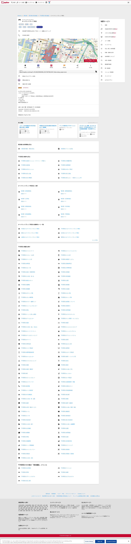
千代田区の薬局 (64, 339)
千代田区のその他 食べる (27, 276)
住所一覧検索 (38, 518)
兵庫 (46, 508)
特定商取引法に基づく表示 (48, 496)
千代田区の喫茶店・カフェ (67, 259)
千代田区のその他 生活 (27, 458)
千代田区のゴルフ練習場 (27, 297)
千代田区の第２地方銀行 (67, 419)
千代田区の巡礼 (25, 310)
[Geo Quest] (49, 2)
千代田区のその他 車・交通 (28, 398)
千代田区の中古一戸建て (67, 169)
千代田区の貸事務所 (66, 165)
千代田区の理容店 (25, 453)
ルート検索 (24, 517)
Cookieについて (81, 493)
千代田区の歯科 (25, 403)
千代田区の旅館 (64, 472)
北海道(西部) (28, 505)
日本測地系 (37, 107)
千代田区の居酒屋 (65, 272)
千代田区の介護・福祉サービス (28, 407)
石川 (45, 506)
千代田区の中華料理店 (66, 267)
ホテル (31, 24)
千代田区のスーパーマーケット (28, 331)
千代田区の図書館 (25, 432)
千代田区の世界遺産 (66, 310)
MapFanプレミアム (54, 514)
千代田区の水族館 (65, 289)
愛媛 (45, 509)
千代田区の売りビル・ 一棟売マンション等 (71, 177)
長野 (24, 508)
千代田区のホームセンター (27, 356)
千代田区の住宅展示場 (66, 441)
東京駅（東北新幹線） (26, 191)
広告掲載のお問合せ (95, 496)
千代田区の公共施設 (26, 428)
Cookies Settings (89, 541)
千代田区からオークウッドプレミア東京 (70, 228)
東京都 (25, 15)
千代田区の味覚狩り (66, 305)
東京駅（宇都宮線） (66, 214)
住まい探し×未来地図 (39, 517)
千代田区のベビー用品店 (27, 348)
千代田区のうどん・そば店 (27, 255)
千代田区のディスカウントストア (29, 335)
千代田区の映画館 (65, 284)
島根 (29, 509)
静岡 (29, 508)
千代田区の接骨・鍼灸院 (67, 403)
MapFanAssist (55, 516)
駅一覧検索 (22, 520)
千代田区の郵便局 (65, 411)
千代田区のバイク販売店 (27, 390)
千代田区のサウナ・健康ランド (28, 301)
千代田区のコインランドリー (28, 449)
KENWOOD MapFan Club (88, 517)
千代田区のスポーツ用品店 (67, 352)
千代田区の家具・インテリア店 (68, 356)
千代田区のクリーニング (67, 445)
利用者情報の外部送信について (63, 496)
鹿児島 (38, 510)
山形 (44, 505)
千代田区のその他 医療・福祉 (68, 407)
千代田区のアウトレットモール (68, 335)
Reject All (100, 541)
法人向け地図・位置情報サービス (89, 505)
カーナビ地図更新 (61, 508)
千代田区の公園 (64, 280)
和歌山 (22, 509)
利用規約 (53, 493)
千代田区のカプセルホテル (67, 476)
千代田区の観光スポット (27, 280)
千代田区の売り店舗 (66, 173)
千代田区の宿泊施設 (44, 15)
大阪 (40, 508)
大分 (32, 510)
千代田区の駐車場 (25, 386)
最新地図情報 (53, 505)
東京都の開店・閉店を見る (27, 148)
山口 (37, 509)
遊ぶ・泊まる (21, 24)
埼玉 (28, 506)
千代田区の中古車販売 (26, 394)
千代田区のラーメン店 (26, 259)
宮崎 (35, 510)
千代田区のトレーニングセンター (29, 305)
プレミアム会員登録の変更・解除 (81, 496)
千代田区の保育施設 (66, 432)
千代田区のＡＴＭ (25, 415)
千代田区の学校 (25, 436)
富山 (42, 506)
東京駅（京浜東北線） (66, 198)
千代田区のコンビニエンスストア (69, 327)
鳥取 (26, 509)
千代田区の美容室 (65, 449)
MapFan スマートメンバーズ (88, 516)
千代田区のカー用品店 (66, 377)
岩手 (36, 505)
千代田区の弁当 (64, 360)
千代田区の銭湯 (64, 322)
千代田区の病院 (64, 398)
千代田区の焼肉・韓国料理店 (28, 272)
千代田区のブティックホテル (28, 476)
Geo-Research (105, 508)
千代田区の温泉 (25, 322)
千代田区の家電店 (65, 348)
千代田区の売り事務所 (26, 177)
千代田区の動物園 (25, 289)
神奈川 (36, 506)
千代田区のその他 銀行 (27, 424)
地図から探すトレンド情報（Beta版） (66, 505)
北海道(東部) (21, 505)
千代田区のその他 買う (67, 369)
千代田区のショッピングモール (68, 331)
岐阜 (27, 508)
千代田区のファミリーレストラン (69, 250)
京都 (43, 508)
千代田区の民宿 (25, 472)
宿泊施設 (26, 24)
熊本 (29, 510)
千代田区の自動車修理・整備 (68, 381)
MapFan (20, 15)
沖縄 (41, 510)
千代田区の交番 (64, 428)
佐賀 (24, 510)
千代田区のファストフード (27, 250)
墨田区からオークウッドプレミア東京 (70, 237)
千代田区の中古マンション (27, 169)
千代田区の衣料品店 (26, 343)
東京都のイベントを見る (67, 148)
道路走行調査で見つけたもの (66, 506)
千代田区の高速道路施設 (67, 390)
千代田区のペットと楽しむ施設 (28, 314)
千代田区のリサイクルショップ (28, 360)
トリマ (67, 516)
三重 (35, 508)
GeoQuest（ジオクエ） (55, 517)
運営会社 (48, 493)
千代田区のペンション (66, 468)
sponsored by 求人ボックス (93, 122)
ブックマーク (38, 520)
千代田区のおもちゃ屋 (66, 343)
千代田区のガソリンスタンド (28, 377)
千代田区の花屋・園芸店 (27, 369)
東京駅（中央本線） (66, 206)
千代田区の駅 (24, 373)
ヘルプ (58, 493)
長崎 (27, 510)
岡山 (31, 509)
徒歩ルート (24, 193)
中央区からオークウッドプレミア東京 (30, 228)
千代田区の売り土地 (26, 173)
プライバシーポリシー (71, 493)
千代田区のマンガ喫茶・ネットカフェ (70, 318)
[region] (58, 51)
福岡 (21, 510)
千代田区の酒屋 (25, 365)
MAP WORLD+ (92, 508)
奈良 (19, 509)
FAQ (63, 493)
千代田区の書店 (64, 365)
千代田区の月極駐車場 (66, 160)
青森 (33, 505)
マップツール (30, 517)
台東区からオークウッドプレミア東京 (30, 237)
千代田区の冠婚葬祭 (26, 441)
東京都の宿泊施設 (33, 15)
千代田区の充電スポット (67, 386)
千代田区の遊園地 (25, 284)
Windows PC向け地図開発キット (94, 506)
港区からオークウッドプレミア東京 (29, 233)
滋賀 (38, 508)
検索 (19, 517)
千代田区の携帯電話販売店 (27, 352)
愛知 (32, 508)
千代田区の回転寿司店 (66, 263)
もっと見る (95, 240)
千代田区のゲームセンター (27, 318)
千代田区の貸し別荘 (26, 480)
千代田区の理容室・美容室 (67, 453)
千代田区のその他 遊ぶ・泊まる (29, 327)
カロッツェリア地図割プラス (103, 516)
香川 (42, 509)
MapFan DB (105, 506)
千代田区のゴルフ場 (66, 293)
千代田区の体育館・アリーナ (68, 301)
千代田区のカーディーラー (27, 381)
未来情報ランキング (29, 518)
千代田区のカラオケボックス (68, 314)
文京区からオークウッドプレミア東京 (70, 233)
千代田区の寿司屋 (25, 263)
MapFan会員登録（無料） (24, 528)
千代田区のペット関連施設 (27, 445)
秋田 (41, 505)
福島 (46, 505)
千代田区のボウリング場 (27, 293)
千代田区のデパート (26, 339)
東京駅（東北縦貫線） (26, 214)
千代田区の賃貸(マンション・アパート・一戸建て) (33, 160)
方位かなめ (72, 516)
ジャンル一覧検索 (30, 520)
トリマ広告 (99, 508)
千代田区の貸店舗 (25, 165)
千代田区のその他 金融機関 (68, 424)
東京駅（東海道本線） (26, 206)
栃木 (22, 506)
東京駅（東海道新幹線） (67, 191)
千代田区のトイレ (25, 411)
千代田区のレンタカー (66, 373)
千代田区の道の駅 (65, 394)
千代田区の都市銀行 (66, 415)
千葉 (30, 506)
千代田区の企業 (64, 436)
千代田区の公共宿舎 (26, 468)
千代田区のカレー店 (26, 267)
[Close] (128, 541)
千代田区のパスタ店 (66, 255)
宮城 (38, 505)
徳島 (40, 509)
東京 (33, 506)
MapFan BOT (62, 516)
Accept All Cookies (111, 541)
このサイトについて (36, 496)
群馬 (25, 506)
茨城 (19, 506)
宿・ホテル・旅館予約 (71, 508)
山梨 (21, 508)
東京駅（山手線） (25, 198)
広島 (34, 509)
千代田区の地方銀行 (26, 419)
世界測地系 (29, 107)
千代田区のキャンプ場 (66, 297)
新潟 (40, 506)
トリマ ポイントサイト (67, 517)
